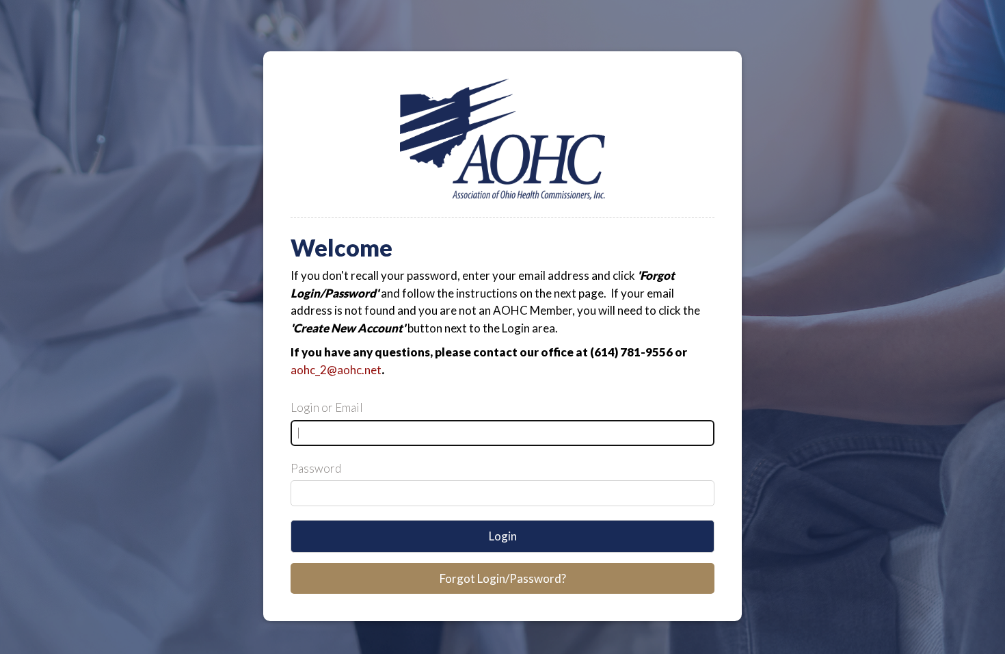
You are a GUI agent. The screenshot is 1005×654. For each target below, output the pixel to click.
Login (503, 536)
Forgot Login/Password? (503, 578)
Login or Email (327, 407)
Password (316, 468)
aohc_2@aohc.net (336, 370)
